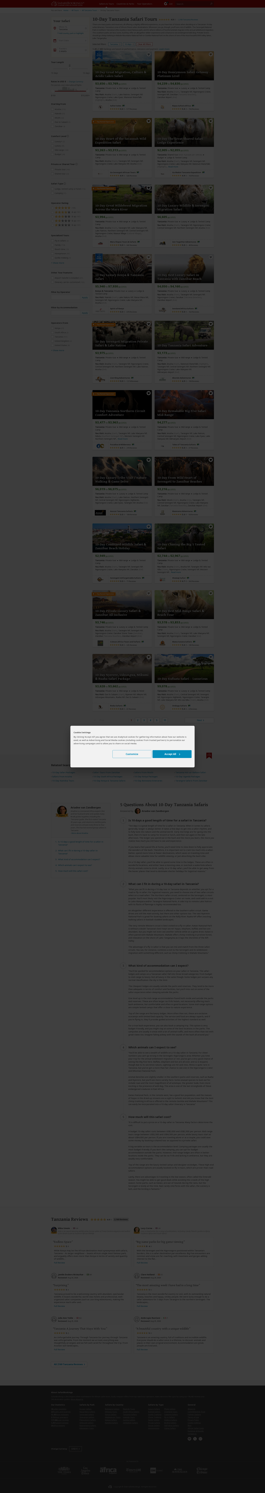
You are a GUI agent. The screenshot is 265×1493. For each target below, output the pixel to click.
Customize (132, 754)
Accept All (170, 754)
